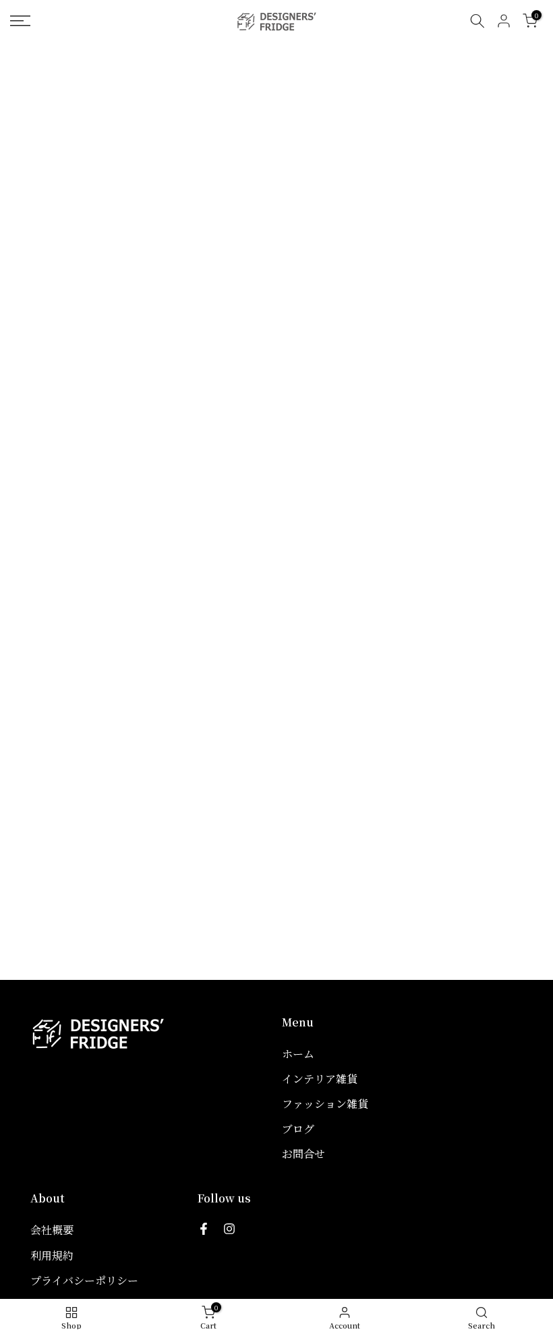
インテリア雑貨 (319, 1078)
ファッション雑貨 (325, 1103)
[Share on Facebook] (204, 1229)
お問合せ (303, 1153)
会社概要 (52, 1230)
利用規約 (52, 1255)
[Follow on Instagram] (229, 1229)
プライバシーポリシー (84, 1280)
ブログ (298, 1128)
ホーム (298, 1054)
